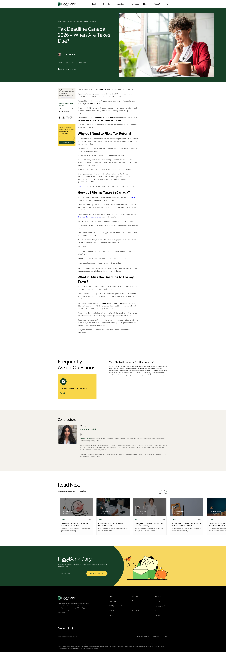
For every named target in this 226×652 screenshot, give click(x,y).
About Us (157, 4)
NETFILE (134, 197)
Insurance (135, 597)
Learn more (82, 186)
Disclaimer (165, 636)
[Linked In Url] (68, 628)
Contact (157, 616)
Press (157, 611)
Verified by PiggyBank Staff (68, 69)
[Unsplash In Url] (72, 628)
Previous (160, 492)
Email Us (64, 393)
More (145, 4)
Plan (133, 601)
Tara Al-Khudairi (70, 54)
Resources (135, 610)
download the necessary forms (89, 217)
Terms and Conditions (143, 636)
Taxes (64, 21)
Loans (111, 615)
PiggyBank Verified (160, 606)
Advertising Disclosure (66, 97)
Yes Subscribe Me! (66, 142)
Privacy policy (156, 636)
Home (59, 21)
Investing (120, 4)
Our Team (158, 601)
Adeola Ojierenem (69, 511)
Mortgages (135, 4)
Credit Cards (107, 4)
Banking (95, 4)
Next (166, 492)
